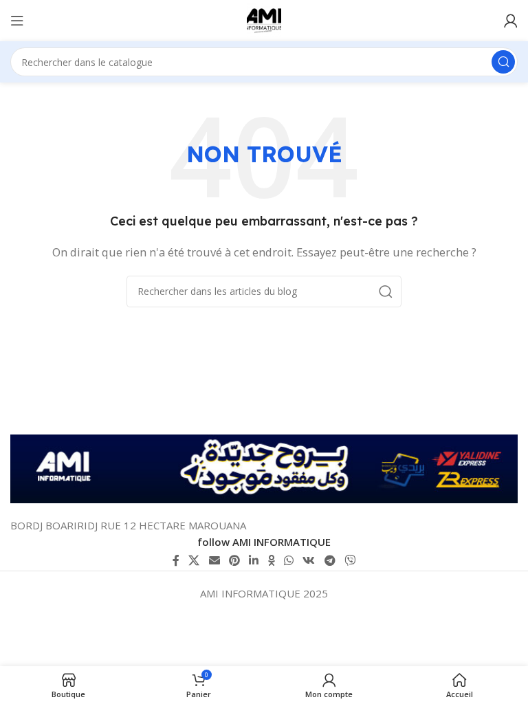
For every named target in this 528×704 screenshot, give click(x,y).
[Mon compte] (511, 20)
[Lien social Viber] (350, 560)
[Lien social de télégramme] (330, 560)
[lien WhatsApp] (288, 560)
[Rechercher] (503, 62)
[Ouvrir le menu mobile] (17, 20)
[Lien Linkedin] (254, 560)
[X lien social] (194, 560)
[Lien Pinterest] (234, 560)
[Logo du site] (264, 19)
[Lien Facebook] (176, 560)
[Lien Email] (214, 560)
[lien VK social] (309, 560)
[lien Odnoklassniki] (271, 560)
